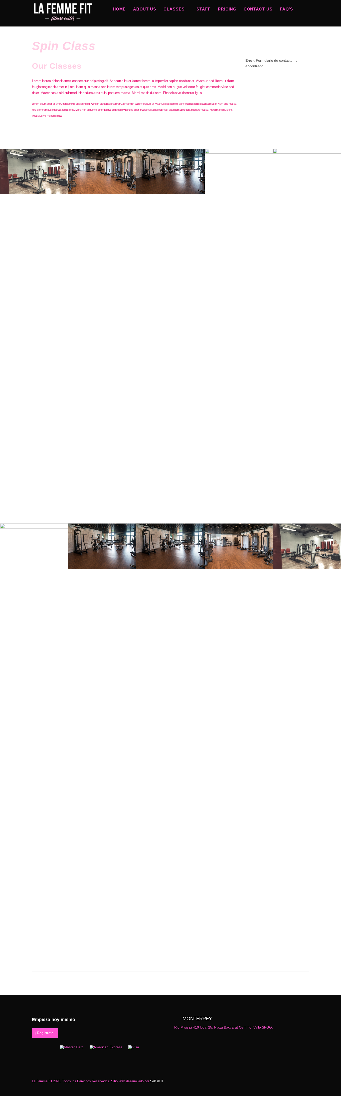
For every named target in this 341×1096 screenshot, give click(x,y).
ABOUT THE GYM (170, 956)
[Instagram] (305, 22)
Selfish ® (157, 1081)
